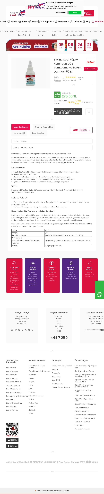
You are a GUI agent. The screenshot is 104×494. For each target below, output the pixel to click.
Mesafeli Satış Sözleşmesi (85, 415)
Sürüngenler (46, 21)
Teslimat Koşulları (82, 407)
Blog (87, 21)
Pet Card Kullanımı (83, 130)
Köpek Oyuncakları (14, 403)
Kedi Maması (11, 375)
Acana (31, 378)
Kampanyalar (57, 383)
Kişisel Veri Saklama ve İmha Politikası (84, 381)
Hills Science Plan (36, 396)
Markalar (76, 21)
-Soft (38, 491)
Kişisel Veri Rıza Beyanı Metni (84, 391)
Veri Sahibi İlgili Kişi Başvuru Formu (86, 367)
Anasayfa (56, 373)
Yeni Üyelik (56, 376)
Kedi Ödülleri (11, 406)
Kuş (32, 21)
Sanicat (32, 406)
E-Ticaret (44, 491)
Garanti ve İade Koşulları (85, 418)
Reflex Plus (33, 403)
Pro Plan (32, 374)
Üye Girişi (56, 380)
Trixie (31, 413)
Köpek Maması (12, 378)
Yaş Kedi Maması (13, 385)
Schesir (32, 410)
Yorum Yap (81, 78)
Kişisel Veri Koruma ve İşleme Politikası (84, 386)
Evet (75, 13)
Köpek (13, 21)
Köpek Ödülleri (12, 410)
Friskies (32, 392)
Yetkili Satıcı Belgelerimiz (62, 366)
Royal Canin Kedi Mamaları (40, 371)
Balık (23, 21)
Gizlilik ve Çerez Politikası (85, 395)
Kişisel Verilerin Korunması (85, 404)
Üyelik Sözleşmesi (82, 411)
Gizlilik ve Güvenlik (82, 422)
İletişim (55, 369)
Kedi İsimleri (11, 367)
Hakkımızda (79, 425)
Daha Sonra (61, 13)
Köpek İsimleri (12, 371)
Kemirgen (61, 21)
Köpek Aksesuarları (14, 392)
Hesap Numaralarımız (61, 387)
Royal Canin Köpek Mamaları (37, 367)
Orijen (31, 381)
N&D (31, 385)
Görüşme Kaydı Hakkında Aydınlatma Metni (85, 375)
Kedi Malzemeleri (13, 389)
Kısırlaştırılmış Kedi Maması (17, 396)
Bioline (24, 141)
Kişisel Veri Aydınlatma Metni (84, 400)
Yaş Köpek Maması (14, 382)
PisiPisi (31, 399)
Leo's (31, 389)
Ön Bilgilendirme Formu (84, 371)
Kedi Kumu (10, 399)
